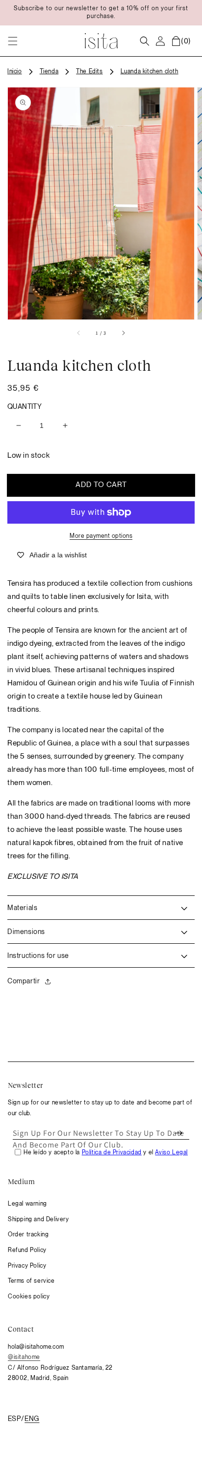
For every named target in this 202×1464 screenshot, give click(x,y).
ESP (14, 1418)
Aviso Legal (171, 1152)
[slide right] (123, 333)
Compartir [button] (23, 981)
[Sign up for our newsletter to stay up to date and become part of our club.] (178, 1133)
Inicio (14, 71)
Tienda (49, 71)
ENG (32, 1418)
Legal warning (27, 1203)
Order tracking (28, 1234)
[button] (13, 41)
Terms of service (31, 1280)
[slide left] (79, 333)
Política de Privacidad (112, 1152)
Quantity (24, 406)
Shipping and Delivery (38, 1219)
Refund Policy (27, 1250)
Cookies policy (29, 1296)
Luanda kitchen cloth (149, 71)
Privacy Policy (27, 1265)
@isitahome (24, 1357)
